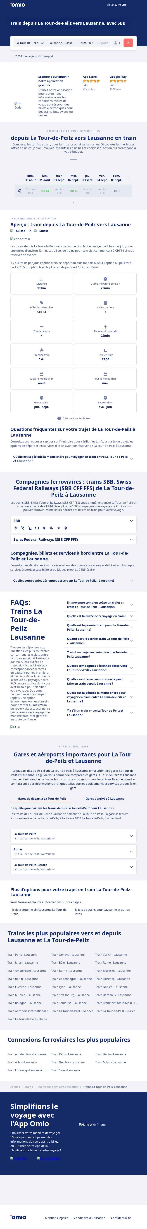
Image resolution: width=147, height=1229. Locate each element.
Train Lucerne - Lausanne (24, 987)
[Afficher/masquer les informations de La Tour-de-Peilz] (131, 836)
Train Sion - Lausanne (65, 1070)
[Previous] (19, 178)
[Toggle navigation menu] (134, 5)
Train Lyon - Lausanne (66, 987)
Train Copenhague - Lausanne (71, 979)
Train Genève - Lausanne (68, 955)
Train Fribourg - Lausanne (25, 1070)
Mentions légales (56, 1218)
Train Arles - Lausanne (22, 1062)
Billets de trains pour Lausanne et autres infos (102, 912)
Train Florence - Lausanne (112, 979)
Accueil (15, 1087)
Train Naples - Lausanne (111, 987)
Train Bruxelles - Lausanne (113, 971)
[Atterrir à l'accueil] (17, 5)
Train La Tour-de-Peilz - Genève (72, 1011)
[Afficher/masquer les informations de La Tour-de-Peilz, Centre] (131, 867)
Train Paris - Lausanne (22, 955)
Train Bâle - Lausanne (65, 963)
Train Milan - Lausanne (23, 963)
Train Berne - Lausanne (66, 971)
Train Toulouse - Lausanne (69, 1003)
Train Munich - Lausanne (24, 995)
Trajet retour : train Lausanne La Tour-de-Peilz (39, 912)
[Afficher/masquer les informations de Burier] (131, 851)
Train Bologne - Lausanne (25, 1003)
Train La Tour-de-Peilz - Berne (27, 1019)
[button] (87, 43)
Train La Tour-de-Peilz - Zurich (115, 1011)
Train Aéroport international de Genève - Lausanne (42, 1011)
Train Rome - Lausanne (110, 963)
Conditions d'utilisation (89, 1218)
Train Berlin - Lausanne (23, 979)
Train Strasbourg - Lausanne (70, 995)
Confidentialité (121, 1218)
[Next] (128, 178)
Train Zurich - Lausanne (111, 955)
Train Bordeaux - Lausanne (113, 995)
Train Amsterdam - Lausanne (27, 971)
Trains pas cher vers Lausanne (57, 1087)
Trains (29, 1087)
